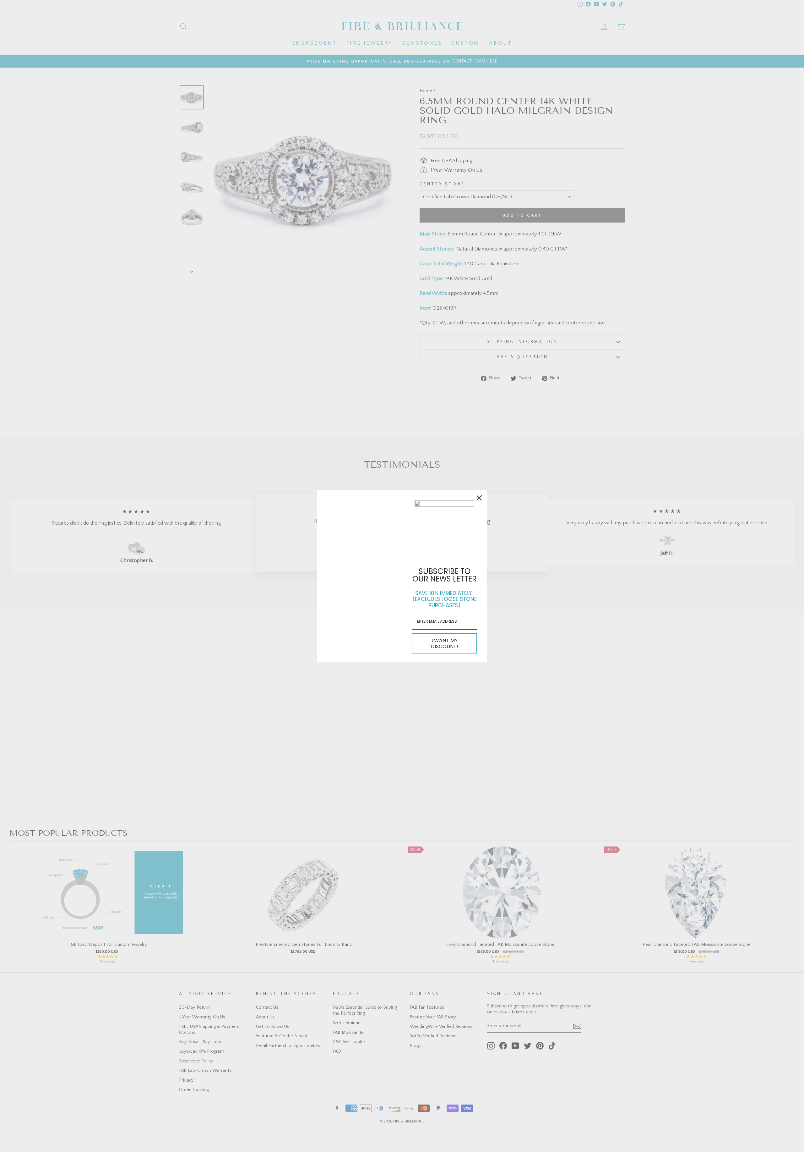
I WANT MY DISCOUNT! (444, 643)
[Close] (479, 497)
